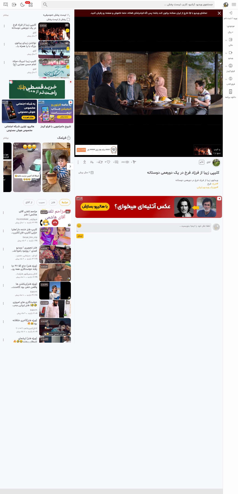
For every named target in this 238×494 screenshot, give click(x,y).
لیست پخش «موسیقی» (54, 15)
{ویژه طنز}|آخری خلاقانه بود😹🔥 (25, 322)
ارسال (80, 236)
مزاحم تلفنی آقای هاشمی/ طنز (28, 213)
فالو (201, 162)
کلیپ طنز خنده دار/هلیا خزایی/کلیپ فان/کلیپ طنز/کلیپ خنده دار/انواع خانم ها (24, 231)
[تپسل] (11, 82)
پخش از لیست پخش (56, 19)
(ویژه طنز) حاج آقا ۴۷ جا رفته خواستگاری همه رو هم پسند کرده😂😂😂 (24, 267)
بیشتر (6, 15)
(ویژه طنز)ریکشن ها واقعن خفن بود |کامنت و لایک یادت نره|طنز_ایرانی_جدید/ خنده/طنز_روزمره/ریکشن (24, 285)
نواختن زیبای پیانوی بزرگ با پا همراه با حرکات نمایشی (25, 44)
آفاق (208, 162)
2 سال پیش (84, 172)
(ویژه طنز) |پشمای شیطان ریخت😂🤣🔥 (25, 340)
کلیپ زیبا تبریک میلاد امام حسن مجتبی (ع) (24, 63)
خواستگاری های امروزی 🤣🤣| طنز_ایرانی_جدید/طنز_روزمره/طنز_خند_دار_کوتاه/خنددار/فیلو (24, 304)
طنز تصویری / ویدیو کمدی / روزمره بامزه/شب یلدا (24, 249)
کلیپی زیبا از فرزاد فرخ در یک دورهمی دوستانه (24, 26)
